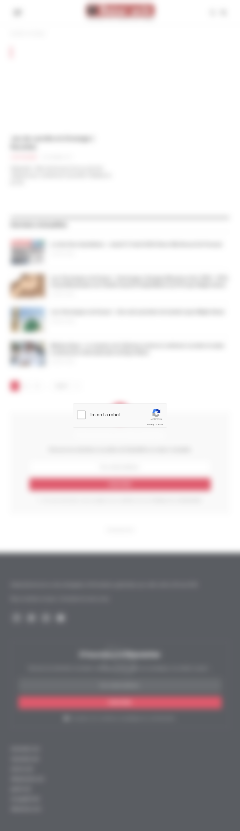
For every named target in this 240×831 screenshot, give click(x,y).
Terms (159, 424)
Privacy (150, 424)
